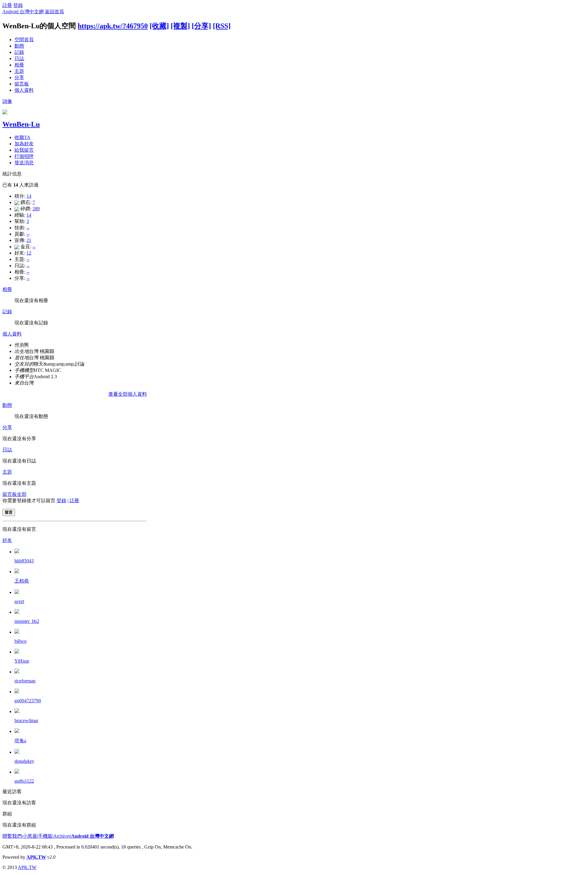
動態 (19, 45)
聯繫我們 (12, 836)
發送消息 (24, 162)
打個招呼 (24, 156)
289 (36, 208)
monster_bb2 (26, 621)
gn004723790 (27, 700)
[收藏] (159, 26)
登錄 (18, 5)
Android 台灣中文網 (23, 11)
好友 (7, 540)
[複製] (180, 26)
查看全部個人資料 (127, 394)
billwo (20, 641)
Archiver (61, 836)
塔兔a (20, 740)
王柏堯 (21, 580)
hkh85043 (24, 560)
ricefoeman (25, 680)
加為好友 (24, 143)
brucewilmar (26, 720)
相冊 (19, 64)
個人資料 (24, 90)
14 (28, 196)
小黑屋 (30, 836)
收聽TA (22, 137)
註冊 (7, 5)
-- (28, 227)
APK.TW (36, 857)
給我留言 (24, 150)
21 (28, 240)
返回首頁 (54, 11)
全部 (21, 494)
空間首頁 (24, 39)
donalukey (24, 761)
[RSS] (222, 26)
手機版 (45, 836)
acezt (19, 601)
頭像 (7, 101)
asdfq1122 (24, 781)
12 (28, 252)
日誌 (19, 58)
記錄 (19, 52)
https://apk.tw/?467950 (113, 26)
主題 (19, 71)
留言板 (21, 83)
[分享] (201, 26)
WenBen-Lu (21, 124)
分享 (19, 77)
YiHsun (21, 660)
